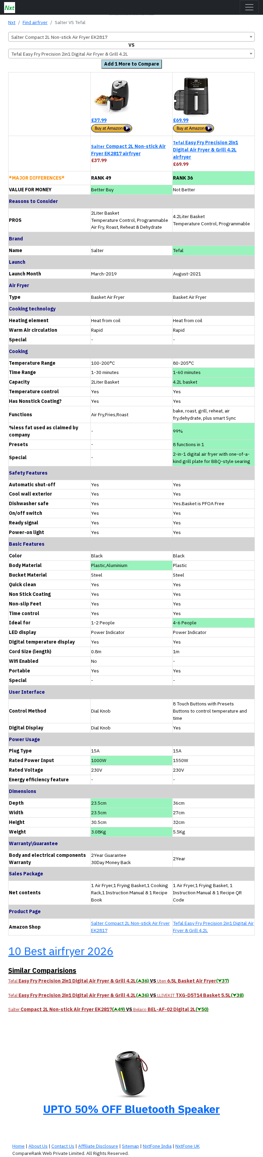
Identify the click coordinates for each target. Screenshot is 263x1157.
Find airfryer (35, 22)
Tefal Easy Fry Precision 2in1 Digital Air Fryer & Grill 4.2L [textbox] (69, 54)
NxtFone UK (187, 1146)
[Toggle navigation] (249, 7)
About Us (38, 1146)
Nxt (11, 22)
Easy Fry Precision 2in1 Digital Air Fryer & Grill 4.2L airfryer (205, 149)
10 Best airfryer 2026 (60, 951)
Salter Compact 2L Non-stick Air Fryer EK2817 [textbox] (59, 37)
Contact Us (62, 1146)
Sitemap (130, 1146)
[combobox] (131, 37)
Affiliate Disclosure (98, 1146)
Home (18, 1146)
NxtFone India (157, 1146)
